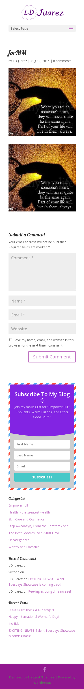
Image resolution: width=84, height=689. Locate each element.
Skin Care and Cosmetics (26, 519)
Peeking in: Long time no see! (49, 591)
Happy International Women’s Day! (34, 616)
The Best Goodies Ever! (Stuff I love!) (35, 533)
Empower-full (18, 505)
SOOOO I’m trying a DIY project (31, 610)
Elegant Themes (41, 677)
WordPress (42, 682)
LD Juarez (20, 61)
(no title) (15, 623)
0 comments (62, 61)
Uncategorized (19, 540)
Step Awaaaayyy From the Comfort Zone (38, 526)
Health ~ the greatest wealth (29, 512)
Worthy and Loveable (24, 547)
